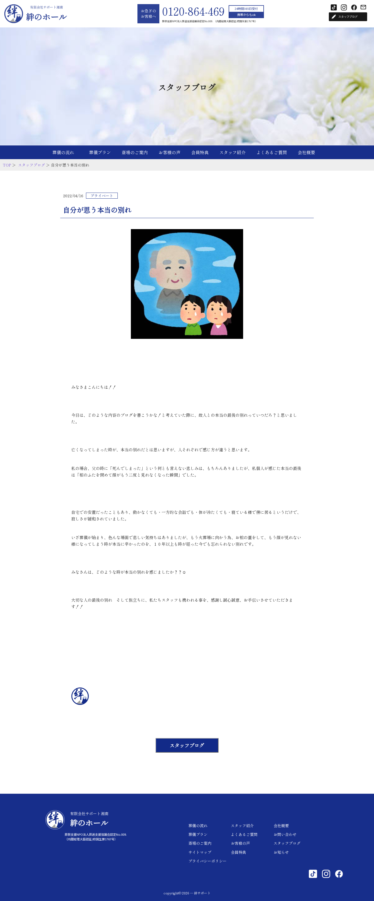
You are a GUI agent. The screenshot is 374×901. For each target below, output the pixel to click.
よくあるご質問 (271, 152)
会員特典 (200, 152)
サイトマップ (199, 852)
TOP (7, 165)
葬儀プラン (100, 152)
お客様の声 (169, 152)
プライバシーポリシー (207, 861)
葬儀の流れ (63, 152)
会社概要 (306, 152)
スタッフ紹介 (232, 152)
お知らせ (281, 852)
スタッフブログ (31, 165)
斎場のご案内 (135, 152)
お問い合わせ (285, 834)
